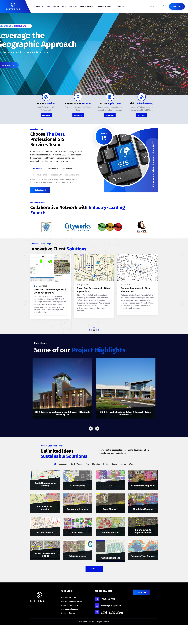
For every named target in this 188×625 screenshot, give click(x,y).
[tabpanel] (50, 287)
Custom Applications (69, 609)
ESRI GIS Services (68, 597)
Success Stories (104, 6)
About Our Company (69, 605)
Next (97, 428)
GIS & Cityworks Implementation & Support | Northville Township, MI (62, 413)
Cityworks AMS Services (71, 601)
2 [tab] (92, 330)
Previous (91, 428)
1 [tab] (89, 330)
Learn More (11, 65)
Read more (46, 115)
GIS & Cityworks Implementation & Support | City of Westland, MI (126, 413)
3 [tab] (97, 330)
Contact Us (119, 6)
